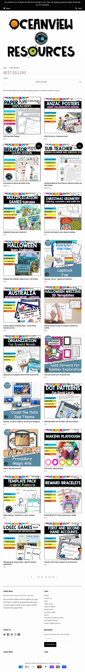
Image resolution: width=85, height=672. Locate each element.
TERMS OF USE (48, 604)
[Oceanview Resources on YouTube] (19, 635)
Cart (80, 8)
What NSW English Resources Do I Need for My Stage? (18, 595)
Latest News (8, 591)
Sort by (5, 78)
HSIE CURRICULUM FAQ (51, 620)
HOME (46, 601)
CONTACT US (48, 598)
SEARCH (46, 596)
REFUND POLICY (48, 609)
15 (49, 577)
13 (42, 577)
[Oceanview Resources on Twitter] (4, 635)
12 (38, 577)
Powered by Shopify (54, 663)
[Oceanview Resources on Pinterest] (12, 635)
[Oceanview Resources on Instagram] (15, 635)
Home (5, 67)
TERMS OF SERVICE (49, 607)
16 (53, 577)
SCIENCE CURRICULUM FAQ (52, 623)
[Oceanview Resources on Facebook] (8, 635)
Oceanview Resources (41, 663)
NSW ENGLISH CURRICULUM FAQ (53, 618)
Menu (8, 8)
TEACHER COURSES (50, 612)
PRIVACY (46, 615)
